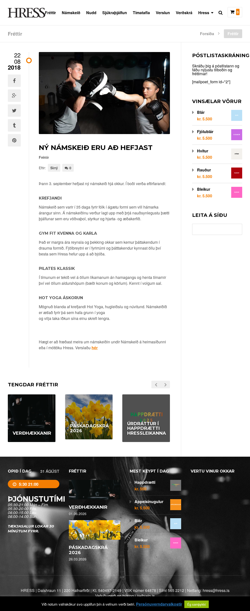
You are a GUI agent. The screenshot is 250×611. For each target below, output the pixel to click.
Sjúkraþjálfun (114, 12)
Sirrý (54, 167)
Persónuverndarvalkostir (159, 604)
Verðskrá (184, 12)
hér (95, 347)
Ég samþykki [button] (196, 604)
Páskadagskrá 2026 (88, 550)
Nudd (91, 12)
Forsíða (207, 33)
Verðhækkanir (88, 507)
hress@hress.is (216, 590)
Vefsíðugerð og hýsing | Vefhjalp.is (125, 596)
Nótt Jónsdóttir (82, 441)
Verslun (163, 12)
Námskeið (71, 12)
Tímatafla (141, 12)
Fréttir (50, 12)
